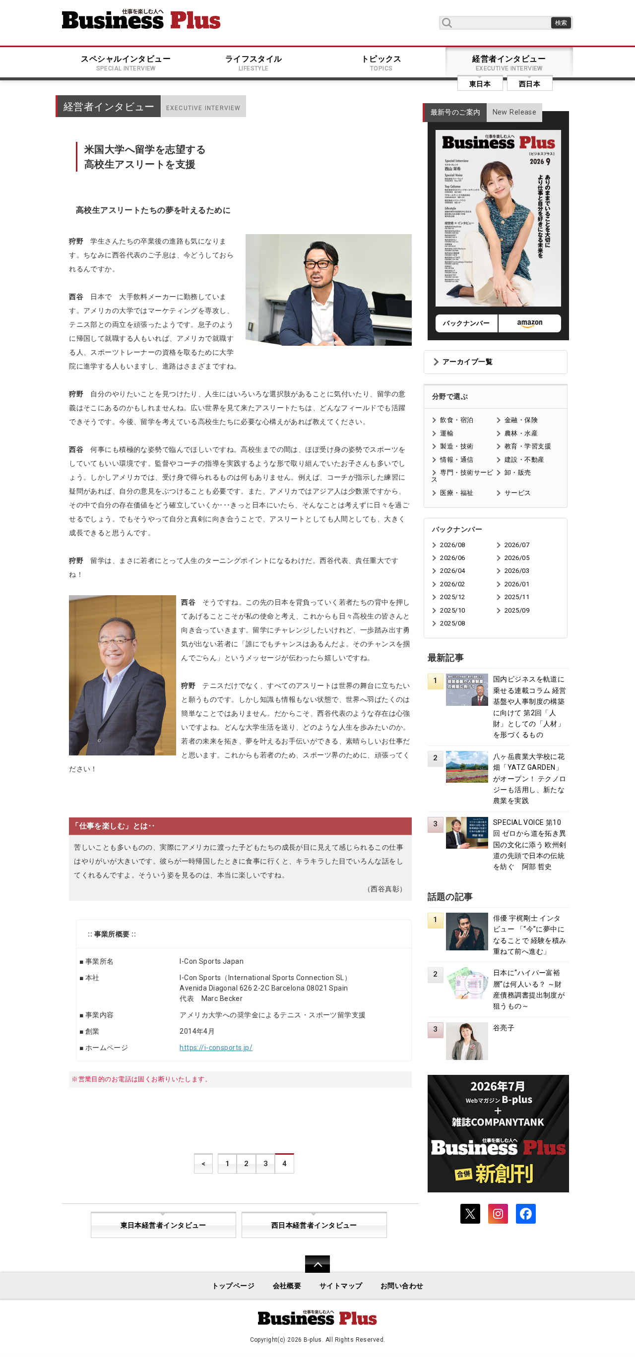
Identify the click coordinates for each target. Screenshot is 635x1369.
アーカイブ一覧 (468, 362)
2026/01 (517, 584)
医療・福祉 (456, 493)
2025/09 (517, 610)
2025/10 (452, 610)
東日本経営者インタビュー (163, 1225)
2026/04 (452, 570)
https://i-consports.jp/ (216, 1048)
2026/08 (452, 545)
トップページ (233, 1286)
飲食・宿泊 (456, 420)
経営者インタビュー (509, 63)
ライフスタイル (253, 63)
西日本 (529, 84)
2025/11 (517, 597)
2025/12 (452, 597)
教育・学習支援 (528, 446)
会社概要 (287, 1286)
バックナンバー (466, 323)
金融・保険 (521, 420)
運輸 (446, 433)
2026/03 (517, 570)
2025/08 (452, 623)
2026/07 (517, 545)
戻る (312, 1270)
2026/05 (517, 557)
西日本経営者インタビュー (314, 1225)
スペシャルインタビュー (126, 63)
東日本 (480, 84)
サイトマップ (341, 1286)
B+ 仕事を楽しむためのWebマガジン (141, 19)
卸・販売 (518, 472)
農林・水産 (521, 433)
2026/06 (452, 557)
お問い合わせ (402, 1286)
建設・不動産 (525, 459)
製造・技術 (456, 446)
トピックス (381, 63)
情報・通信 (456, 459)
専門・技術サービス (462, 476)
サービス (518, 493)
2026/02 (452, 584)
